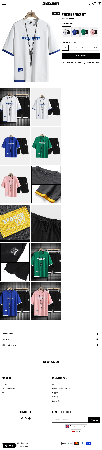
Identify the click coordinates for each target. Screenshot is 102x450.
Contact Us (56, 401)
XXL (95, 48)
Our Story (5, 384)
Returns (55, 397)
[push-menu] (4, 3)
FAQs (54, 384)
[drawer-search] (83, 3)
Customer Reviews (8, 388)
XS (65, 48)
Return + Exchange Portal (61, 388)
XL (88, 48)
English (72, 426)
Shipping (55, 393)
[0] (93, 3)
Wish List (5, 393)
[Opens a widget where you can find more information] (9, 446)
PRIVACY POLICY (24, 446)
